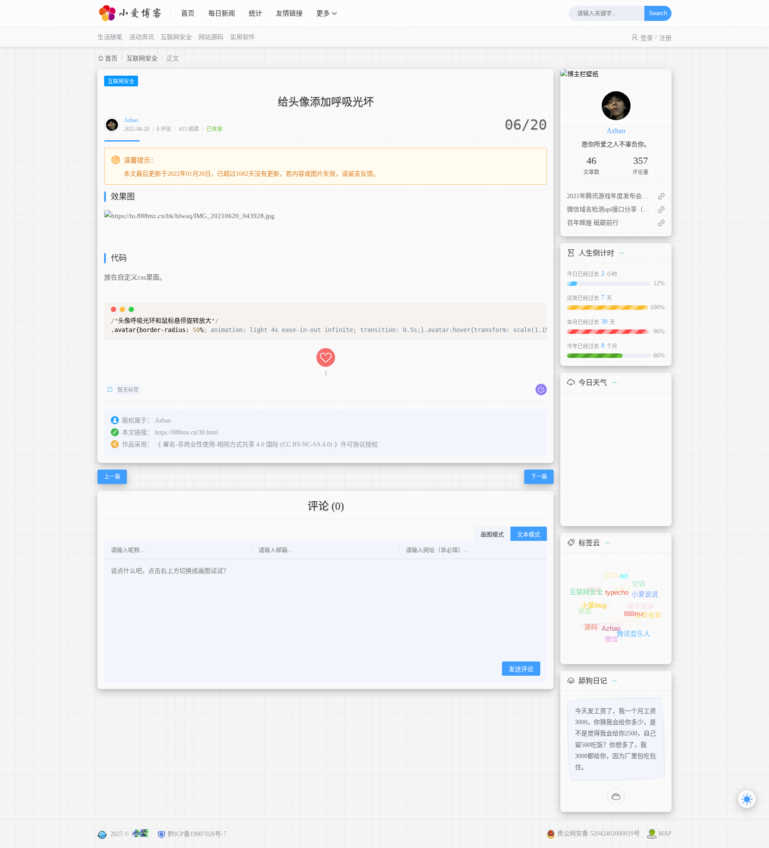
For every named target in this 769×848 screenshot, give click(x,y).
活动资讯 (141, 37)
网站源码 (210, 37)
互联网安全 (176, 37)
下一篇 (539, 477)
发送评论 (521, 669)
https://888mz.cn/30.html (186, 432)
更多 (323, 13)
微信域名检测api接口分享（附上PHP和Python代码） (608, 209)
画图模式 (492, 534)
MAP (665, 833)
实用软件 (242, 37)
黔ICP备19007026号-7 (197, 834)
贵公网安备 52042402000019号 (599, 833)
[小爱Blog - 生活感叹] (134, 13)
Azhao (131, 120)
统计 (255, 13)
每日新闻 (221, 13)
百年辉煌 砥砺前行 (593, 222)
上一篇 (112, 477)
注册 (665, 38)
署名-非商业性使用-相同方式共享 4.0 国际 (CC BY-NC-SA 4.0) (247, 444)
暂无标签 (128, 390)
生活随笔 (109, 37)
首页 (187, 13)
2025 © (129, 834)
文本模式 (528, 534)
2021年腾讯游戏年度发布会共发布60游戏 (608, 196)
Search (658, 13)
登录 (646, 38)
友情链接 (289, 13)
